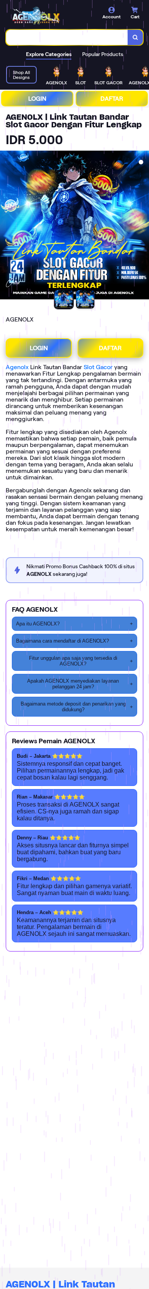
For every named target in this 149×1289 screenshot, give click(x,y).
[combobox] (67, 37)
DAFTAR (111, 98)
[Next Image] (143, 226)
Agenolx (17, 367)
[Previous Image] (6, 226)
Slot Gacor (98, 367)
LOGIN (37, 98)
